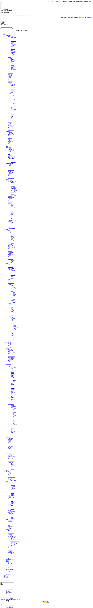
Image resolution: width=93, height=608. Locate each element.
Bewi (9, 139)
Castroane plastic (13, 276)
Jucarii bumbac (12, 331)
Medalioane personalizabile (11, 268)
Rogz (12, 285)
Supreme (12, 98)
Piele (14, 289)
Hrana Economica (9, 460)
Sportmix (10, 127)
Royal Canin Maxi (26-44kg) (13, 49)
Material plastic (12, 500)
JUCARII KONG (15, 326)
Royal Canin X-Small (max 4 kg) (13, 38)
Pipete (12, 222)
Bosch (9, 77)
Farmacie (7, 179)
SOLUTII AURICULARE (14, 190)
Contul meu (8, 606)
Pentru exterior (12, 310)
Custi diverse (12, 314)
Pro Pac (9, 124)
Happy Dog (10, 94)
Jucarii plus (13, 339)
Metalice (15, 288)
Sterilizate (13, 433)
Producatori (4, 580)
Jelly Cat (10, 445)
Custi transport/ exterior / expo (11, 305)
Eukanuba (10, 83)
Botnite (9, 303)
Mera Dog (10, 122)
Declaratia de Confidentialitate (12, 604)
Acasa (2, 15)
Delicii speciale (11, 178)
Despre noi (8, 594)
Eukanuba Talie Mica (13, 85)
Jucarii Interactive (13, 318)
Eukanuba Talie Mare (13, 89)
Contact (5, 15)
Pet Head (12, 243)
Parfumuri (10, 246)
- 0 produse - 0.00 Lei (27, 15)
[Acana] (7, 584)
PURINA (10, 155)
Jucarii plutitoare (12, 320)
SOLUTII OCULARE (13, 545)
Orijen (9, 123)
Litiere (7, 481)
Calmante (10, 180)
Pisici (4, 362)
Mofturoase (13, 426)
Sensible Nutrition (15, 104)
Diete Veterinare (9, 147)
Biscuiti (9, 171)
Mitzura (12, 466)
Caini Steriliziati (13, 160)
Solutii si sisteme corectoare (9, 573)
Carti (9, 345)
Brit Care (10, 81)
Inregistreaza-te (16, 15)
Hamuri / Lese (11, 497)
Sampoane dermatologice (11, 197)
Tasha (12, 167)
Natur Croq (13, 95)
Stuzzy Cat (10, 447)
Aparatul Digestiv (12, 218)
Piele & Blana (12, 428)
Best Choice (10, 73)
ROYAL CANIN (11, 156)
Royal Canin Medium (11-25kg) (13, 45)
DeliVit (12, 463)
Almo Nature (10, 438)
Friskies (12, 469)
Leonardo (12, 388)
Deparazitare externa (13, 554)
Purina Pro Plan (11, 125)
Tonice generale (12, 213)
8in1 (11, 235)
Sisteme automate (12, 278)
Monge (12, 166)
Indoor (12, 407)
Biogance (12, 236)
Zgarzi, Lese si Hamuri (11, 284)
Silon (14, 287)
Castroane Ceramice (13, 273)
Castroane (10, 269)
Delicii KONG (11, 170)
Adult (9, 366)
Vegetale (10, 173)
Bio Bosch (10, 75)
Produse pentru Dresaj (10, 349)
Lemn (9, 472)
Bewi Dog (10, 74)
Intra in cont (9, 15)
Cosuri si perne (11, 495)
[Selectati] (7, 582)
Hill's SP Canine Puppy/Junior (13, 108)
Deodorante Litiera (12, 480)
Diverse (9, 255)
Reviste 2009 (10, 343)
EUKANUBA (11, 150)
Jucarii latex (13, 337)
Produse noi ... (6, 576)
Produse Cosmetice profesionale (10, 258)
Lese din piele (14, 298)
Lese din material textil (14, 294)
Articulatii (13, 207)
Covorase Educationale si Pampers (11, 252)
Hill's (9, 142)
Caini (4, 34)
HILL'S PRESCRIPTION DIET (11, 153)
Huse (9, 340)
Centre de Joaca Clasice (12, 517)
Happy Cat (13, 378)
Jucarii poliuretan (13, 322)
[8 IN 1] (7, 583)
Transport (10, 498)
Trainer (12, 401)
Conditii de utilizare (9, 605)
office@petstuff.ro (89, 17)
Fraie (9, 353)
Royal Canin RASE (13, 55)
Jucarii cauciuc (12, 334)
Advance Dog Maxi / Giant (13, 66)
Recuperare (13, 210)
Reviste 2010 (10, 344)
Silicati (9, 473)
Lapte (7, 146)
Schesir (9, 144)
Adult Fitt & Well (14, 100)
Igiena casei (10, 254)
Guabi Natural (11, 93)
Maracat (12, 465)
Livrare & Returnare (10, 602)
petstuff (9, 599)
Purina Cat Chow (13, 393)
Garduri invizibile (11, 354)
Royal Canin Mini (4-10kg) (13, 42)
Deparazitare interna (13, 556)
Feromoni (7, 561)
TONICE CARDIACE (13, 194)
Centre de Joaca (11, 513)
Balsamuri (10, 244)
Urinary (12, 434)
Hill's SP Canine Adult (12, 112)
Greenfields (13, 240)
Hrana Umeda (8, 131)
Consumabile (8, 361)
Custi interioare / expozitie (11, 512)
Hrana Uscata (8, 35)
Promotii (2, 21)
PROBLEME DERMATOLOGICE (15, 188)
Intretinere (13, 208)
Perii (9, 230)
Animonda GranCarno (10, 133)
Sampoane (10, 233)
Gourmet (10, 452)
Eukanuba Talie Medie (13, 87)
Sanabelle (12, 397)
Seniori (12, 214)
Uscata (9, 164)
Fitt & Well (14, 381)
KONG (12, 324)
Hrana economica (9, 163)
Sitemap (2, 604)
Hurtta (12, 265)
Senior (9, 402)
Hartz (12, 241)
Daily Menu (10, 442)
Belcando (10, 71)
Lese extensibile (13, 302)
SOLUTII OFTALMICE (13, 192)
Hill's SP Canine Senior (12, 115)
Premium (15, 382)
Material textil (12, 503)
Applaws (10, 136)
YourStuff (18, 599)
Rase (12, 430)
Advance (10, 58)
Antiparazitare (11, 552)
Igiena (7, 229)
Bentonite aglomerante (10, 479)
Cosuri (9, 280)
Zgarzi (12, 224)
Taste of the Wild (11, 128)
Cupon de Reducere (10, 598)
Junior (14, 102)
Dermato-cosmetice (10, 199)
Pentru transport (12, 307)
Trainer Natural (11, 130)
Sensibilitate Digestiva (13, 432)
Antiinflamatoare (11, 228)
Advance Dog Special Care (13, 69)
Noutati (2, 18)
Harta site (7, 596)
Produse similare (9, 589)
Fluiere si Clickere (11, 352)
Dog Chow (10, 82)
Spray (12, 223)
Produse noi (8, 591)
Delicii (7, 168)
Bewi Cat (12, 372)
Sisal (12, 506)
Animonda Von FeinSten (11, 135)
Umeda (9, 165)
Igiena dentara (11, 249)
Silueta (12, 211)
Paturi (9, 281)
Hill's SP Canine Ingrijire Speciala (12, 119)
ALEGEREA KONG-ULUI (16, 328)
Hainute (9, 264)
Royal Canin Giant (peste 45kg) (13, 52)
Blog (1, 25)
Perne (9, 279)
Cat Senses (13, 514)
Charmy (12, 237)
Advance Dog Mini (13, 60)
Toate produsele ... (6, 577)
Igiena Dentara (11, 522)
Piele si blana (12, 206)
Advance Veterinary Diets (11, 149)
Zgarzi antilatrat (11, 358)
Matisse (12, 389)
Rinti (9, 143)
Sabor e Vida (10, 126)
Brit (9, 79)
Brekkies (10, 78)
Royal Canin (10, 36)
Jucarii (9, 316)
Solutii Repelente (11, 357)
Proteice (9, 174)
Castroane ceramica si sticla (13, 486)
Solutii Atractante (11, 356)
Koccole (12, 464)
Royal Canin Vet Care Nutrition (11, 158)
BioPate (9, 440)
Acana (9, 57)
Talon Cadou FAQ (9, 597)
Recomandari (3, 23)
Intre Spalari (10, 245)
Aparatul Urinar (12, 183)
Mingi (12, 507)
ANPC (49, 602)
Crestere (12, 204)
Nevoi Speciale (11, 404)
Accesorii (7, 263)
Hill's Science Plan (12, 106)
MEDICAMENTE (12, 181)
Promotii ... (5, 575)
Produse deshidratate (10, 176)
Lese (12, 291)
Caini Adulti (13, 162)
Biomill (9, 76)
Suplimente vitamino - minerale (10, 202)
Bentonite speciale (11, 477)
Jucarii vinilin (12, 336)
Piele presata (10, 172)
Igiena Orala (13, 406)
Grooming (10, 520)
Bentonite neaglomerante (11, 475)
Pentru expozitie (12, 312)
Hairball (12, 405)
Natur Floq (13, 97)
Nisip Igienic (8, 471)
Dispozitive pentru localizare (9, 347)
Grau (9, 140)
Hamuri (12, 300)
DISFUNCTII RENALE (13, 185)
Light (12, 425)
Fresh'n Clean (12, 239)
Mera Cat (12, 390)
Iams (12, 386)
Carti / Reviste (8, 342)
